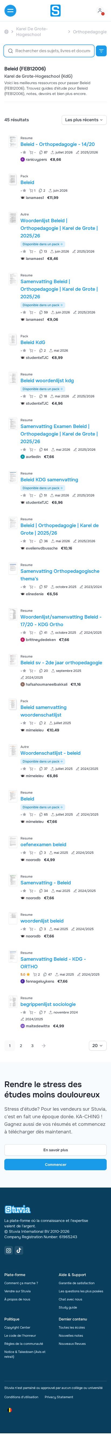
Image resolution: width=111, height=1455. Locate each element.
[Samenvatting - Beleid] (13, 880)
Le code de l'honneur (20, 1335)
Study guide (68, 1307)
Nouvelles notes (71, 1335)
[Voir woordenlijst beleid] (55, 925)
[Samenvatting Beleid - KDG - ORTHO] (13, 956)
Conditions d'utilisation (21, 1397)
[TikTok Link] (19, 1250)
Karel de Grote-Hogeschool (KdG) (38, 76)
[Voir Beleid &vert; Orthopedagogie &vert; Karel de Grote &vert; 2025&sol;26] (55, 533)
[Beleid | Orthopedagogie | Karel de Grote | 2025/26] (13, 523)
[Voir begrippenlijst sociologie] (55, 1011)
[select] (84, 120)
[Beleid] (12, 179)
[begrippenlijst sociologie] (13, 1002)
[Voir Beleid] (55, 186)
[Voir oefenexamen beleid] (55, 848)
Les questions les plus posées (81, 1291)
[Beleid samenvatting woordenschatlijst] (12, 704)
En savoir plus (55, 1149)
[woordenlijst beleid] (13, 918)
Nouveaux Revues (72, 1344)
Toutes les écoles (72, 1327)
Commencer (55, 1164)
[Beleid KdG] (12, 339)
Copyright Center (17, 1327)
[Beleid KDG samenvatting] (13, 477)
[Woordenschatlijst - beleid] (13, 750)
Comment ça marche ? (21, 1283)
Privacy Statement (59, 1397)
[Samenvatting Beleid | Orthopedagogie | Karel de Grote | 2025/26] (13, 279)
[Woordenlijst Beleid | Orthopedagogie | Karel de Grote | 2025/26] (13, 218)
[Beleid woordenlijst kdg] (13, 378)
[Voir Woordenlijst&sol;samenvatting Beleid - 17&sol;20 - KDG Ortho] (55, 624)
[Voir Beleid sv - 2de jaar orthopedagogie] (55, 670)
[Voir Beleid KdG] (55, 346)
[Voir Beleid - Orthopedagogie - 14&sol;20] (55, 148)
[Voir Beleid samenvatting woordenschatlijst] (55, 715)
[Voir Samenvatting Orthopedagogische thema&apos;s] (55, 579)
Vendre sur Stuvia (17, 1291)
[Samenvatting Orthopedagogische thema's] (13, 569)
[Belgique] (6, 32)
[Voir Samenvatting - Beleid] (55, 887)
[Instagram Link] (8, 1250)
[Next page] (43, 1045)
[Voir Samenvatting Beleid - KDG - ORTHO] (55, 966)
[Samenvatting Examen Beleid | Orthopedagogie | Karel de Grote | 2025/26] (13, 424)
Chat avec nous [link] (70, 1299)
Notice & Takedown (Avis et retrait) (25, 1354)
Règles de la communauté (23, 1344)
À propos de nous (17, 1299)
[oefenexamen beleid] (13, 842)
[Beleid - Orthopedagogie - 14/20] (13, 142)
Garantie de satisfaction (77, 1283)
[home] (55, 10)
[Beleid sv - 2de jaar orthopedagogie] (13, 660)
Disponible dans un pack (41, 244)
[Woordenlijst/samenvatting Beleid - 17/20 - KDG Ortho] (13, 614)
